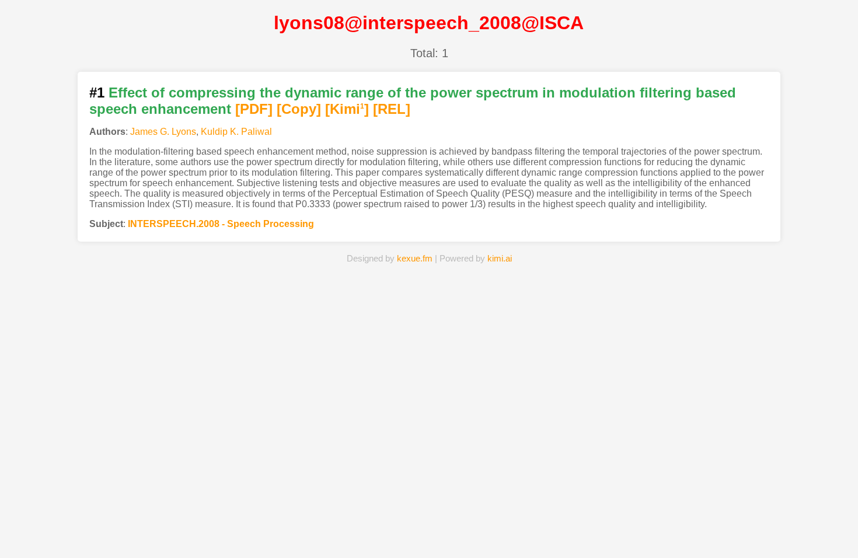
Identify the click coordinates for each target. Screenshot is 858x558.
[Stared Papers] (429, 531)
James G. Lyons (163, 132)
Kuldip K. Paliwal (236, 132)
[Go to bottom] (828, 542)
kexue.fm (415, 258)
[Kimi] (347, 109)
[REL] (391, 109)
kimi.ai (499, 258)
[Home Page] (291, 531)
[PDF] (254, 109)
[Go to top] (828, 521)
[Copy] (299, 109)
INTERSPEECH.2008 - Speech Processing (221, 224)
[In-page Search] (360, 531)
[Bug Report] (566, 531)
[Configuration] (497, 531)
